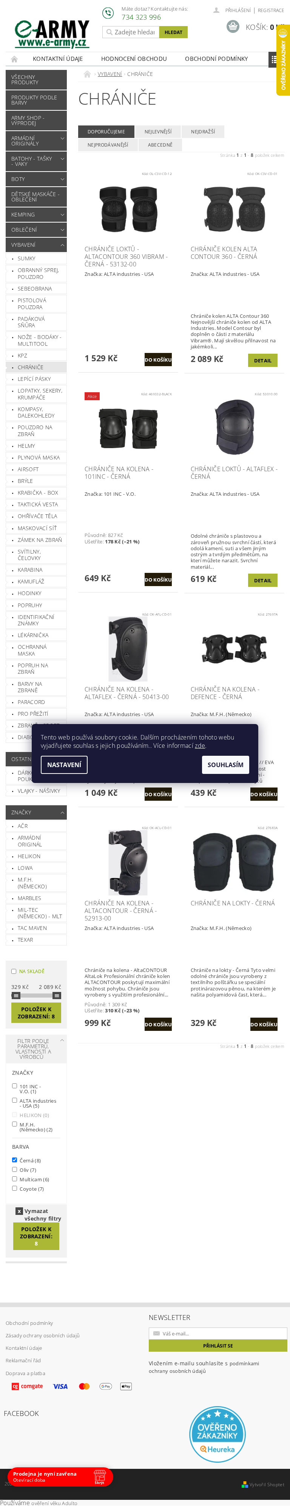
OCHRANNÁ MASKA (32, 650)
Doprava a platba (25, 1373)
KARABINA (30, 569)
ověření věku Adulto (54, 1503)
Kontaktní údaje (58, 58)
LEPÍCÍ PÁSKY (34, 378)
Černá (30, 1160)
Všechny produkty (25, 79)
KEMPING (23, 214)
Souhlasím (226, 765)
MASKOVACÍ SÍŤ (37, 528)
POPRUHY (30, 605)
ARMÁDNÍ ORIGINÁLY (25, 141)
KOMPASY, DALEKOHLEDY (36, 412)
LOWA (25, 867)
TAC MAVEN (32, 927)
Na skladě (32, 971)
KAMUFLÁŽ (31, 581)
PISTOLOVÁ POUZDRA (32, 304)
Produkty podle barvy (34, 100)
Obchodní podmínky (216, 58)
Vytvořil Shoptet (267, 1484)
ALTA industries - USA (37, 1103)
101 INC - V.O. (30, 1088)
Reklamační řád (23, 1360)
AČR (23, 825)
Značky (21, 812)
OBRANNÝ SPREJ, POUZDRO (38, 273)
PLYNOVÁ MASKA (39, 457)
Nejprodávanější (108, 145)
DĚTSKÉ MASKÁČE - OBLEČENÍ (35, 196)
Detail (263, 360)
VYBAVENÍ (23, 244)
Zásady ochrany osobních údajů (43, 1335)
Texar (25, 939)
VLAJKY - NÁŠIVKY (39, 790)
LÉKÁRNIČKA (33, 635)
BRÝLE (25, 480)
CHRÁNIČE (31, 367)
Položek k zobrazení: (36, 1013)
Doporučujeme (106, 131)
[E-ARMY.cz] (52, 34)
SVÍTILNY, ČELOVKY (29, 555)
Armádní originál (30, 841)
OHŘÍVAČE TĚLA (37, 516)
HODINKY (29, 593)
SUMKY (26, 258)
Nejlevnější (158, 131)
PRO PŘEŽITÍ (33, 713)
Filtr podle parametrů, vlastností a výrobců (33, 1048)
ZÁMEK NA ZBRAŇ (40, 539)
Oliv (27, 1170)
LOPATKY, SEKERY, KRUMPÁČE (40, 394)
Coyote (31, 1188)
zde (200, 745)
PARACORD (31, 702)
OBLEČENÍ (24, 229)
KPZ (22, 355)
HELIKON (29, 856)
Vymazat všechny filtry (43, 1211)
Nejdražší (203, 131)
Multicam (34, 1179)
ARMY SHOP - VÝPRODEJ (28, 120)
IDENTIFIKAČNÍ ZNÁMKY (36, 620)
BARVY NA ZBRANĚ (30, 687)
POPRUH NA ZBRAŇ (33, 669)
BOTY (18, 179)
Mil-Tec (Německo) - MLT (40, 913)
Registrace (271, 10)
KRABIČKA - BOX (38, 492)
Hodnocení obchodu (134, 58)
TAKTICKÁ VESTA (38, 504)
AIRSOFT (28, 469)
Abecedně (160, 145)
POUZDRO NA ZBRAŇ (35, 431)
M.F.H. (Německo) (32, 883)
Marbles (29, 898)
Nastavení (64, 765)
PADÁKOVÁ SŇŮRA (31, 322)
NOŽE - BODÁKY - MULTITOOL (40, 340)
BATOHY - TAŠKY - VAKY (31, 161)
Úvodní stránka (15, 58)
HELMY (26, 445)
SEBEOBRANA (35, 288)
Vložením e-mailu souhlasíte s (204, 1367)
